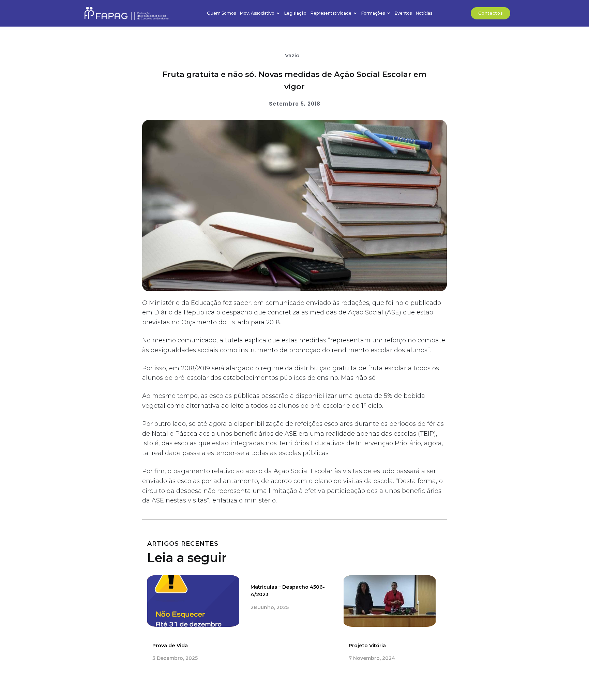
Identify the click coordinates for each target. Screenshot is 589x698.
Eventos (403, 13)
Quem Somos (221, 13)
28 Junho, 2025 (270, 607)
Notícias (424, 13)
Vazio (292, 55)
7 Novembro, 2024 (372, 658)
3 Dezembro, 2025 (175, 658)
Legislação (295, 13)
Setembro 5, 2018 (294, 103)
